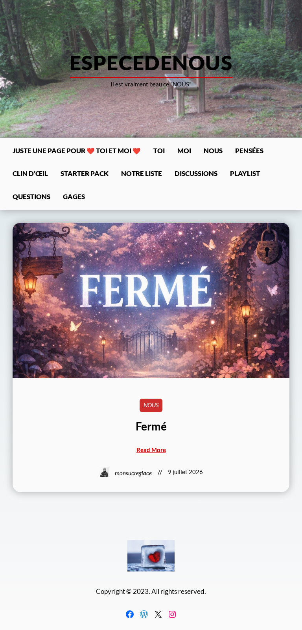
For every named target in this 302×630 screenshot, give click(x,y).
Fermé (151, 426)
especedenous (151, 62)
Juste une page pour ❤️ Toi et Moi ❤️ (77, 151)
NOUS (151, 404)
